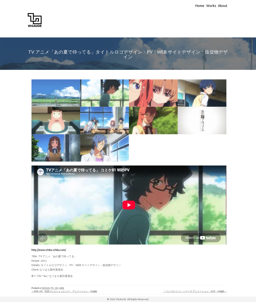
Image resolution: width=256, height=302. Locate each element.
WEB (61, 288)
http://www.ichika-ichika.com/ (48, 249)
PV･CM (54, 288)
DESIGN (46, 288)
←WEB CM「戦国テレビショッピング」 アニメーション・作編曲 (64, 291)
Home (199, 5)
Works (211, 5)
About (222, 5)
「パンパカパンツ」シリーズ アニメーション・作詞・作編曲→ (194, 291)
